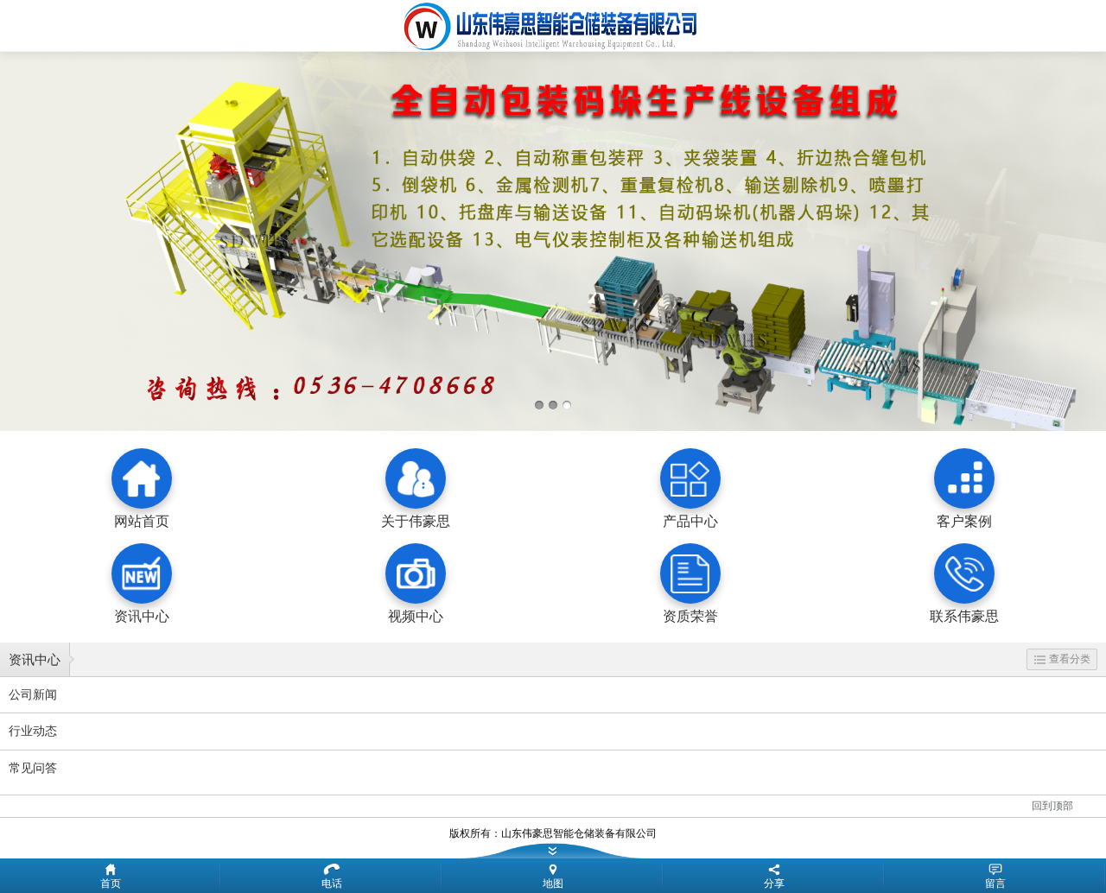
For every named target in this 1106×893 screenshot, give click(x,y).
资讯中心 (34, 659)
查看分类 (1069, 659)
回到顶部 (1052, 806)
